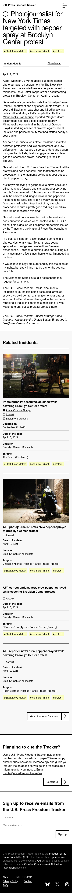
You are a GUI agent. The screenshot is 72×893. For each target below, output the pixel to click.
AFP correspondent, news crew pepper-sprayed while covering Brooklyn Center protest (34, 590)
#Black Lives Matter (15, 51)
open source (58, 857)
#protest (57, 51)
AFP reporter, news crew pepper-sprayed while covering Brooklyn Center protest (33, 653)
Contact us (52, 781)
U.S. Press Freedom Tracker (19, 5)
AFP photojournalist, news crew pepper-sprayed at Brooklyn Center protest (35, 529)
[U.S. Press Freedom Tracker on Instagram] (67, 884)
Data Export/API (24, 877)
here (54, 307)
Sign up (62, 834)
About (6, 877)
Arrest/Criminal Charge (18, 410)
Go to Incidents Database (44, 716)
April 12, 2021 (10, 74)
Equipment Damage (17, 418)
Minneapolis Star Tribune (18, 117)
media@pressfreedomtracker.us (22, 773)
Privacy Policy (10, 881)
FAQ (5, 885)
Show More (54, 63)
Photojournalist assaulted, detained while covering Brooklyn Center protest (30, 404)
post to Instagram (18, 239)
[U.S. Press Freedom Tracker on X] (57, 884)
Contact (28, 881)
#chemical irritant (39, 51)
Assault (10, 414)
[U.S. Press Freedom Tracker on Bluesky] (47, 884)
